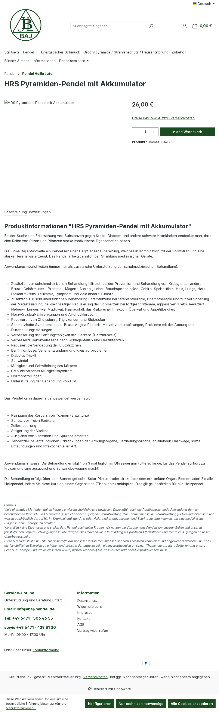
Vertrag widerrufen (92, 630)
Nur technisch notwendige (141, 704)
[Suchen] (151, 26)
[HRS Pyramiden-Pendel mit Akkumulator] (63, 146)
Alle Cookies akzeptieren (192, 704)
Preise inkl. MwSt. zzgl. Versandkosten (163, 118)
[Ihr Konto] (184, 26)
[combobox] (108, 26)
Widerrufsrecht (89, 606)
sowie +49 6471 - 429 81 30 (30, 627)
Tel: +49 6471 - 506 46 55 (28, 618)
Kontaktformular (46, 650)
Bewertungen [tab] (40, 212)
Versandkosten (95, 677)
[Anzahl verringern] (136, 131)
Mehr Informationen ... (21, 708)
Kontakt (83, 618)
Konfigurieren (99, 704)
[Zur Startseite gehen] (25, 25)
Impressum (86, 612)
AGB (80, 624)
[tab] (15, 212)
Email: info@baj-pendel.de (29, 609)
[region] (64, 146)
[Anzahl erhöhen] (153, 131)
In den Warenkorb (187, 132)
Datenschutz (87, 600)
